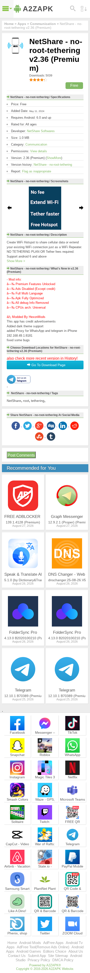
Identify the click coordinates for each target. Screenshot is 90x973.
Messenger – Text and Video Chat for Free (45, 737)
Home (12, 943)
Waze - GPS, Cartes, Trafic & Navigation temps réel (45, 805)
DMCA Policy (62, 960)
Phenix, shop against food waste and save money (17, 939)
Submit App (37, 956)
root (26, 401)
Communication (36, 144)
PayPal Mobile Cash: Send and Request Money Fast (72, 872)
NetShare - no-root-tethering (53, 164)
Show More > (16, 261)
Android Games (28, 951)
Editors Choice (54, 951)
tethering (37, 401)
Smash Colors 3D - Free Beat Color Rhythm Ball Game (17, 805)
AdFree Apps (53, 943)
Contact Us (17, 956)
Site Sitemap (58, 956)
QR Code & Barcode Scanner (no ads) (72, 893)
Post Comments (21, 455)
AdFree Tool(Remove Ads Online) (43, 947)
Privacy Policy (39, 960)
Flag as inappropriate (36, 171)
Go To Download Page (48, 365)
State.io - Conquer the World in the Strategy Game (44, 872)
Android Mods (30, 943)
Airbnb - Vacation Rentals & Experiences (17, 870)
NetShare (14, 401)
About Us (75, 951)
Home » (10, 24)
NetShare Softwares (41, 131)
